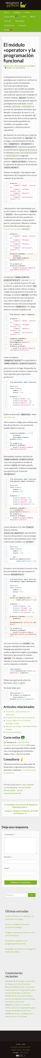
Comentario (9, 834)
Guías (27, 12)
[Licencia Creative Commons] (20, 1056)
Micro (33, 17)
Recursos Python (28, 66)
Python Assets (23, 1052)
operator (20, 790)
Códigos (16, 12)
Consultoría (9, 25)
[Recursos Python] (19, 6)
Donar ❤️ (8, 30)
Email (7, 868)
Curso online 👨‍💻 (10, 17)
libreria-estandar (9, 790)
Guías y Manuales (28, 784)
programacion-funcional (12, 793)
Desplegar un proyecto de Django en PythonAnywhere (20, 950)
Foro (24, 17)
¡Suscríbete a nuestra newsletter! (20, 1047)
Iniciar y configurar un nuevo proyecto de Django (17, 925)
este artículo (9, 417)
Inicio (6, 12)
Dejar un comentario (16, 68)
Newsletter (19, 21)
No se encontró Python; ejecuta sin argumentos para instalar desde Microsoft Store (20, 990)
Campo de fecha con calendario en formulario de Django (19, 917)
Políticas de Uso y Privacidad (20, 1050)
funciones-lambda (24, 787)
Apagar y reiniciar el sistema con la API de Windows (19, 934)
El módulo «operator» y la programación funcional (16, 942)
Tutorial (7, 21)
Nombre (8, 857)
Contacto (22, 25)
